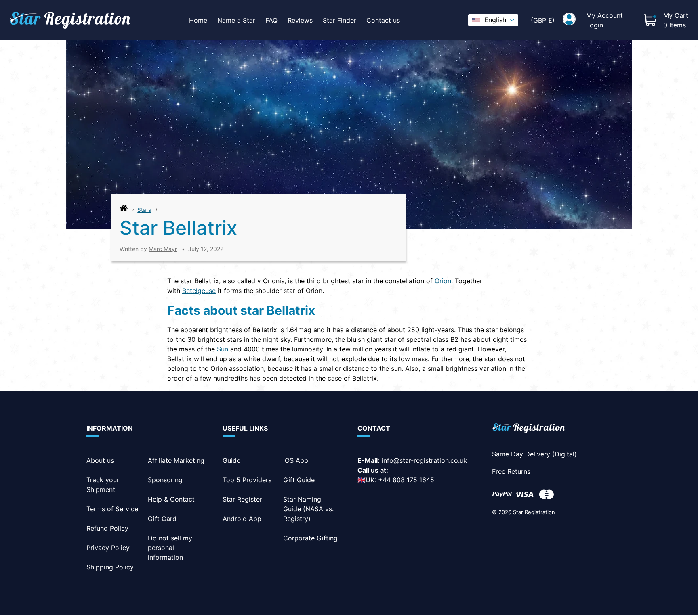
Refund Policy (107, 528)
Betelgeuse (199, 291)
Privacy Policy (108, 548)
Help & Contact (171, 499)
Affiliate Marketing (176, 460)
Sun (222, 349)
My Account (604, 15)
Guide (231, 460)
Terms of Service (112, 509)
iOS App (295, 460)
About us (100, 460)
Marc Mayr (163, 248)
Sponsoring (165, 480)
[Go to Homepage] (124, 210)
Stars (144, 210)
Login (594, 25)
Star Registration (534, 512)
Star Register (242, 499)
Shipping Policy (110, 567)
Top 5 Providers (247, 480)
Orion (443, 281)
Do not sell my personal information (170, 547)
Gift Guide (299, 480)
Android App (242, 519)
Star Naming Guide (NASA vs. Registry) (308, 509)
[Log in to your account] (569, 20)
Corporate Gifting (310, 538)
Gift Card (162, 519)
